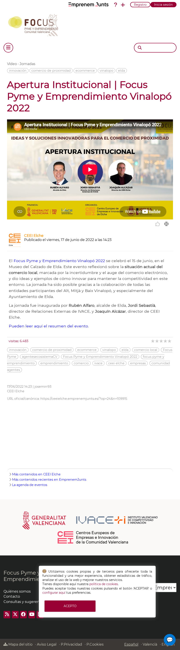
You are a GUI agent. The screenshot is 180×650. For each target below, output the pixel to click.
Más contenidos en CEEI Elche (36, 474)
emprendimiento (54, 363)
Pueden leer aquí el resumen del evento (48, 326)
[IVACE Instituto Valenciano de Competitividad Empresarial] (90, 520)
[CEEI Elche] (15, 245)
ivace (98, 363)
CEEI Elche (33, 236)
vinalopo (106, 71)
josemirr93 (42, 387)
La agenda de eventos (29, 485)
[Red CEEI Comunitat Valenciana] (93, 543)
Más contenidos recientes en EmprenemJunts (49, 480)
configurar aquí (53, 592)
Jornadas (27, 64)
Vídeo (12, 64)
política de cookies (103, 584)
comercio (81, 363)
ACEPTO (70, 606)
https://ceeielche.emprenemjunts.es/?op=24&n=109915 (83, 399)
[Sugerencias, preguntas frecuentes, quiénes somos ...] (115, 5)
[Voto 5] (170, 341)
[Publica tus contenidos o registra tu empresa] (123, 5)
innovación (18, 71)
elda (121, 71)
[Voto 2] (157, 341)
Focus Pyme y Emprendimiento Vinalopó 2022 (59, 260)
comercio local (145, 350)
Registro (140, 4)
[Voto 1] (153, 341)
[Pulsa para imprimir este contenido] (166, 224)
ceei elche (116, 363)
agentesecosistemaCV (39, 357)
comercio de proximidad (51, 71)
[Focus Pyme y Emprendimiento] (35, 24)
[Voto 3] (161, 341)
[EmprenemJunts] (88, 5)
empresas (138, 363)
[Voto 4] (166, 341)
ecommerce (85, 71)
